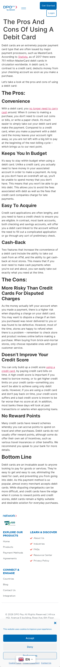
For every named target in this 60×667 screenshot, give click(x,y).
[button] (55, 623)
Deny (30, 646)
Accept (30, 638)
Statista (23, 56)
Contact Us (46, 663)
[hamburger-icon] (23, 8)
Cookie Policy (15, 663)
